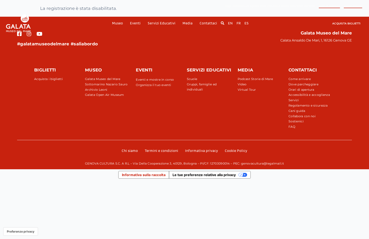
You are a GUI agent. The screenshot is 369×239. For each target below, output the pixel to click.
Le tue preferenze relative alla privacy (204, 175)
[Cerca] (220, 23)
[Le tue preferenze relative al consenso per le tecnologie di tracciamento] (20, 231)
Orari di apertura (329, 5)
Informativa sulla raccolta (143, 175)
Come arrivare (353, 5)
